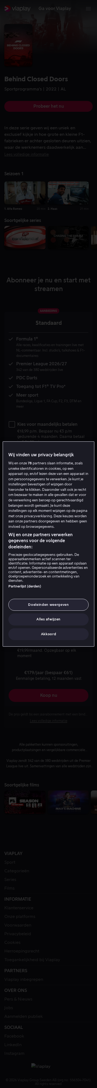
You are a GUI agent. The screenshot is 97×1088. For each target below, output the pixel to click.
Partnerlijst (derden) (24, 586)
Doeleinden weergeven (48, 604)
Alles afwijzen (48, 619)
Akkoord (48, 634)
